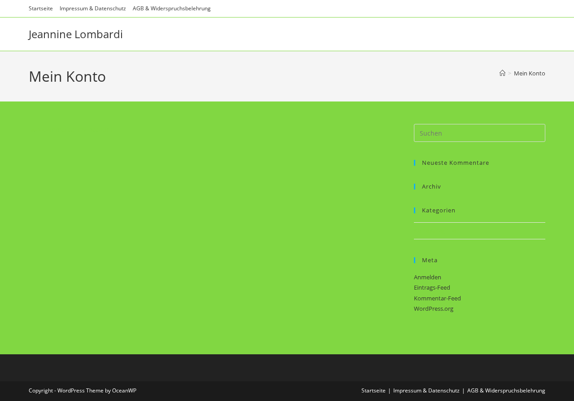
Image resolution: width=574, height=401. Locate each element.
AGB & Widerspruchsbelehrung (172, 8)
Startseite (41, 8)
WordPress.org (433, 308)
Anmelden (427, 277)
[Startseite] (502, 73)
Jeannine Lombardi (76, 33)
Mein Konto (529, 73)
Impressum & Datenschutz (93, 8)
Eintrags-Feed (432, 287)
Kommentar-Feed (437, 298)
